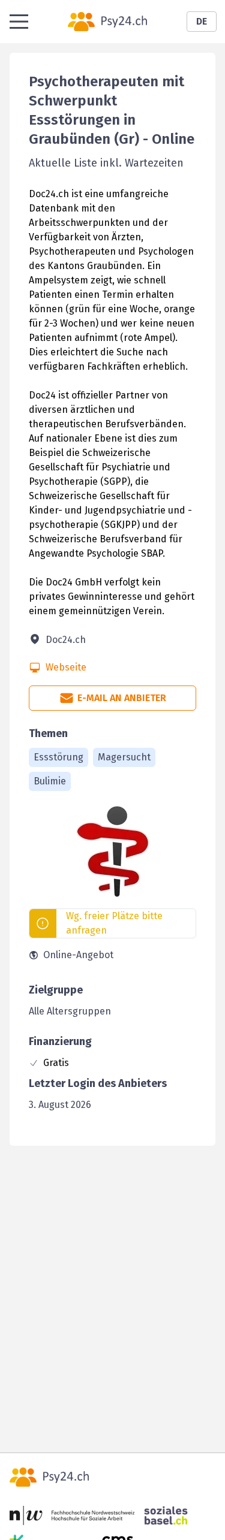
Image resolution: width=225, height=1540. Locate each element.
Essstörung (58, 757)
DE (201, 21)
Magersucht (124, 757)
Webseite (66, 667)
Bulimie (50, 781)
